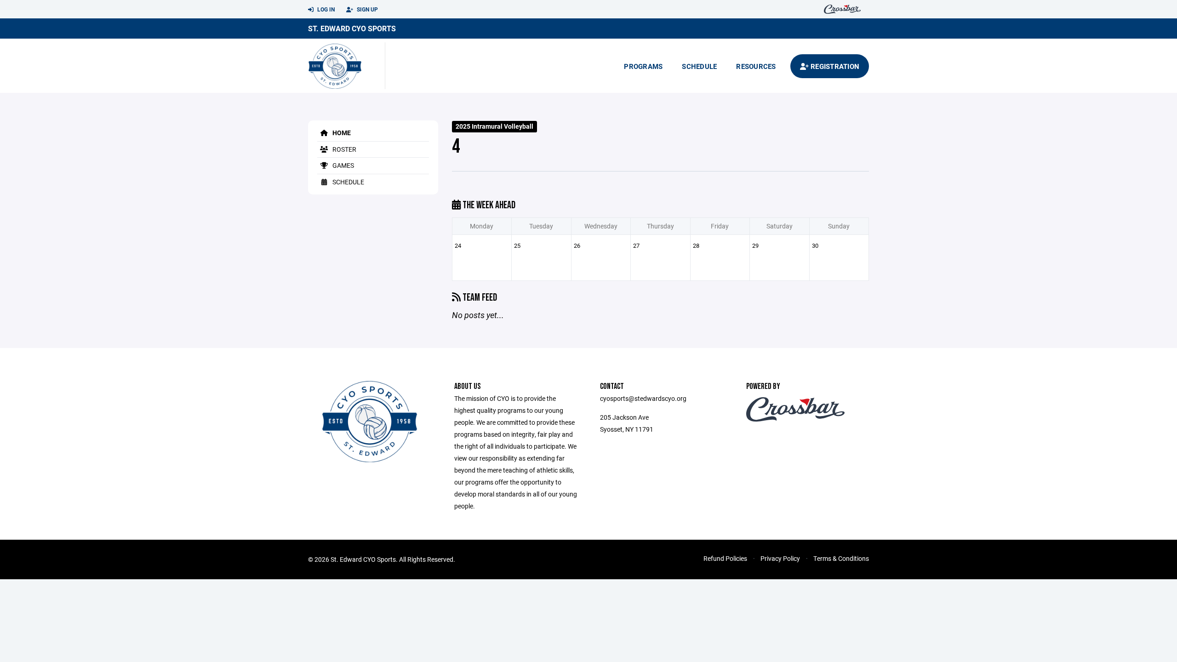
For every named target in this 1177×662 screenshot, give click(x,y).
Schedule (699, 66)
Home (341, 132)
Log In (325, 9)
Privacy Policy (780, 558)
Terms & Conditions (841, 558)
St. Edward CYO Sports (352, 28)
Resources (756, 66)
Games (342, 165)
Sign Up (366, 9)
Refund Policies (725, 558)
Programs (643, 66)
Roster (343, 149)
